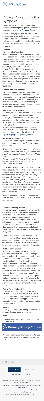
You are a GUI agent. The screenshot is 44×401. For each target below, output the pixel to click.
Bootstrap (7, 390)
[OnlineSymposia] (14, 4)
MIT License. (27, 392)
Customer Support (29, 30)
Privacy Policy (14, 370)
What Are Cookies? (34, 245)
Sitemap (29, 374)
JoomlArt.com (26, 382)
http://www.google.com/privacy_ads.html (17, 134)
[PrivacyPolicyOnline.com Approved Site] (22, 327)
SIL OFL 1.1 (33, 394)
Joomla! (5, 385)
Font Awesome (11, 394)
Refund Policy (17, 374)
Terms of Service (29, 370)
